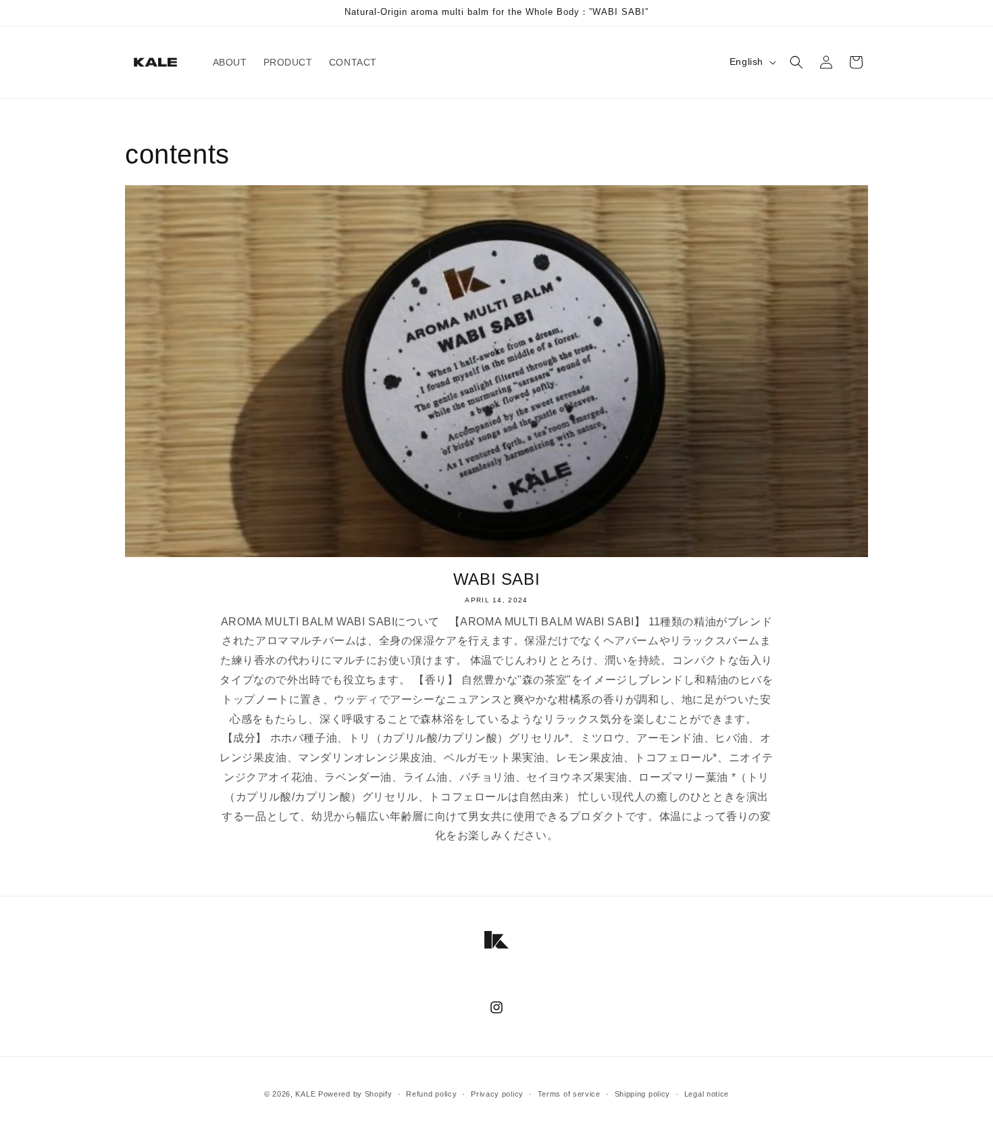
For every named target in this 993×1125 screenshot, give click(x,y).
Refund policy (431, 1093)
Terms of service (569, 1093)
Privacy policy (497, 1093)
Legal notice (706, 1093)
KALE (305, 1094)
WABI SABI (496, 579)
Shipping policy (643, 1093)
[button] (796, 62)
